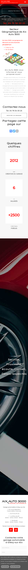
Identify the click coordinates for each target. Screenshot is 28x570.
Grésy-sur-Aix (9, 47)
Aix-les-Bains (9, 49)
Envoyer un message (14, 115)
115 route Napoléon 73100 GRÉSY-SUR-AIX (14, 510)
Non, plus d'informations (15, 566)
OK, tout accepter (5, 566)
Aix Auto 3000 (9, 2)
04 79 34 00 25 (16, 23)
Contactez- (14, 11)
